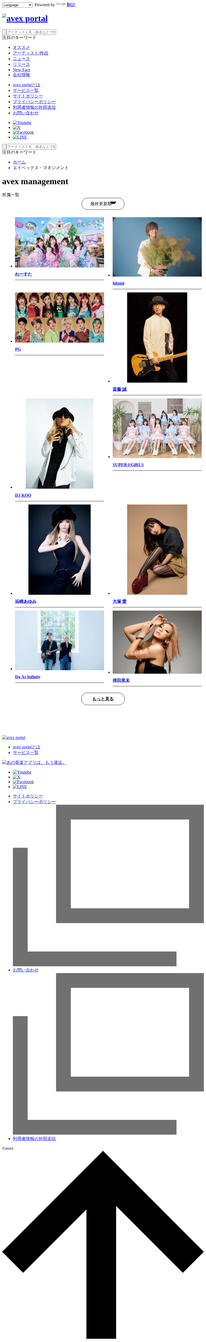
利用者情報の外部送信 (34, 107)
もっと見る (103, 699)
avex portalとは (26, 84)
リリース (21, 64)
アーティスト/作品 (30, 53)
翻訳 (71, 4)
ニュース (21, 58)
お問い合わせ (26, 113)
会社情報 (21, 74)
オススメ (21, 47)
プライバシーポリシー (34, 101)
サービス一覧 (26, 90)
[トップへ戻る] (103, 1337)
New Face (21, 69)
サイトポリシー (28, 96)
